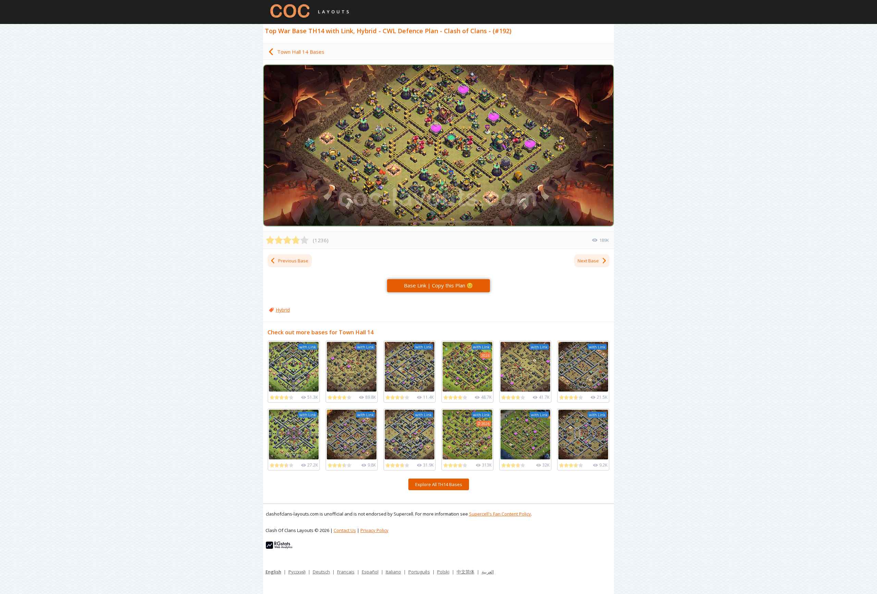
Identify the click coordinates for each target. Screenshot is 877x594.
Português (419, 572)
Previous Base (293, 261)
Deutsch (321, 572)
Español (370, 572)
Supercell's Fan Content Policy (500, 514)
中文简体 (465, 572)
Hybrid (283, 310)
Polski (443, 572)
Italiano (393, 572)
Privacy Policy (374, 530)
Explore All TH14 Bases (438, 484)
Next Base (588, 261)
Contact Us (345, 530)
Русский (297, 572)
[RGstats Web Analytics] (279, 547)
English (273, 572)
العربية (488, 572)
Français (346, 572)
